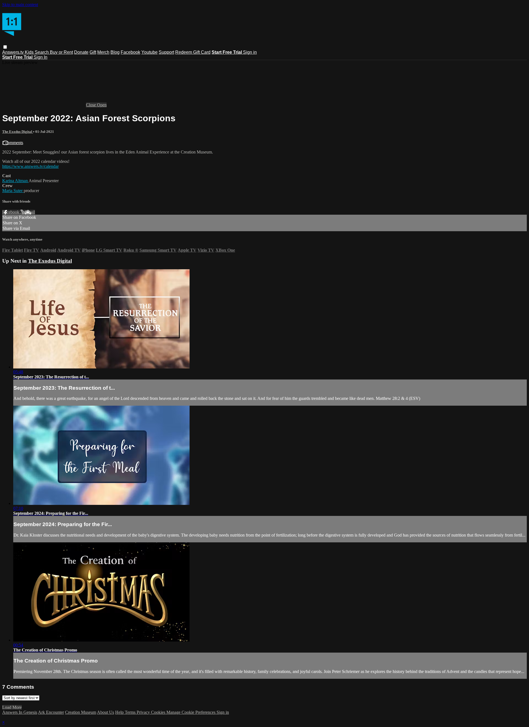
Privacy (144, 712)
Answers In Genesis (19, 712)
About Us (105, 712)
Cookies (158, 712)
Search (42, 52)
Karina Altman (15, 180)
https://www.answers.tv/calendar (30, 166)
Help (120, 712)
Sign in (250, 52)
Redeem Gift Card (192, 52)
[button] (5, 47)
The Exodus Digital (17, 132)
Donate (81, 52)
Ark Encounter (51, 712)
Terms (131, 712)
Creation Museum (80, 712)
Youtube (149, 52)
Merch (103, 52)
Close (91, 105)
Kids (30, 52)
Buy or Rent (61, 52)
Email (30, 212)
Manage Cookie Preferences (191, 712)
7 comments (12, 142)
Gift (93, 52)
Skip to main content (20, 4)
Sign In (40, 57)
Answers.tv (13, 52)
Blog (115, 52)
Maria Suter (13, 190)
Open (102, 105)
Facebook (130, 52)
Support (166, 52)
